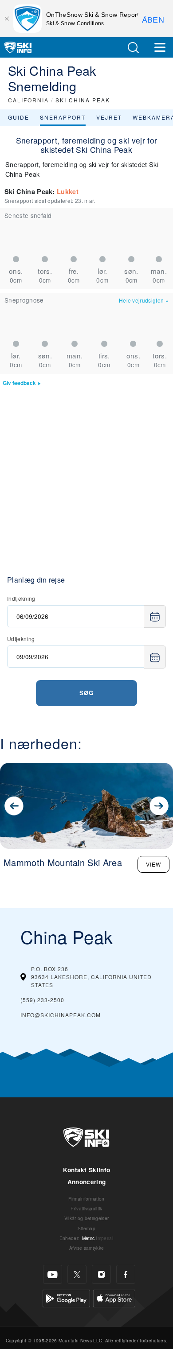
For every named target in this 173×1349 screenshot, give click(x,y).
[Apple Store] (114, 1297)
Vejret (109, 117)
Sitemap (86, 1228)
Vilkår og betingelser (86, 1218)
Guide (18, 117)
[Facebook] (125, 1274)
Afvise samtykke (86, 1247)
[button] (133, 48)
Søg (86, 692)
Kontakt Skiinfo (86, 1170)
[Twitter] (76, 1274)
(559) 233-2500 (42, 999)
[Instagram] (101, 1274)
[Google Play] (66, 1297)
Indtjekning (21, 598)
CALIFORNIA (28, 100)
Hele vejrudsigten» (144, 300)
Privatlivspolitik (86, 1208)
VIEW (153, 864)
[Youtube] (52, 1274)
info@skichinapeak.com (60, 1015)
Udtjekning (21, 638)
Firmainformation (86, 1198)
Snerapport (63, 117)
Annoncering (86, 1182)
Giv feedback (19, 383)
